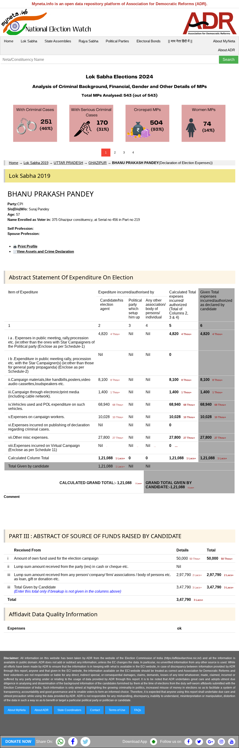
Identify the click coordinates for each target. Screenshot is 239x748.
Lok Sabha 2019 (36, 163)
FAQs (137, 710)
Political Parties (117, 41)
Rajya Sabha (88, 41)
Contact (95, 710)
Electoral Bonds (149, 41)
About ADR (226, 50)
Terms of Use (117, 710)
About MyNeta (224, 41)
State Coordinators (69, 710)
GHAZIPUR (97, 163)
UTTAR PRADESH (68, 163)
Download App (135, 742)
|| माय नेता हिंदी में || (180, 41)
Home (8, 41)
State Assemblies (58, 41)
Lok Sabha (29, 41)
